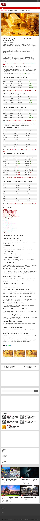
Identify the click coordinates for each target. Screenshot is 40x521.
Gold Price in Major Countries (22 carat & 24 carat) (11, 216)
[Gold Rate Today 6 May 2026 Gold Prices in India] (8, 353)
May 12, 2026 (9, 423)
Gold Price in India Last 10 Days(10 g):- (9, 215)
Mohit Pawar (13, 418)
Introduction (5, 209)
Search (3, 388)
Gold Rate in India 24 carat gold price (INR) (9, 212)
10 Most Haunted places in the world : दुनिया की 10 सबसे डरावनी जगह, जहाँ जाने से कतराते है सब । (29, 481)
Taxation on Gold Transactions (7, 233)
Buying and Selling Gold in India (7, 231)
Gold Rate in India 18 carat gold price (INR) (9, 213)
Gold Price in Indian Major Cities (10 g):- (9, 214)
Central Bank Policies (6, 222)
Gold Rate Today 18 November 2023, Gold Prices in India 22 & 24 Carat (29, 367)
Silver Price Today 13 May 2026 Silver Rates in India (30, 417)
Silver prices (9, 415)
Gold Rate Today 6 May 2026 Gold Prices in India (13, 427)
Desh (3, 452)
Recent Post (5, 413)
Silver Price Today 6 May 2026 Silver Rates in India (30, 422)
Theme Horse (24, 519)
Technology (4, 461)
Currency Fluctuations (6, 219)
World (3, 462)
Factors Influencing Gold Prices (8, 217)
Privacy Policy (3, 507)
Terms (2, 512)
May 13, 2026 (27, 418)
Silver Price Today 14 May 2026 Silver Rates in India (12, 417)
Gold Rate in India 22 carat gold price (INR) (9, 211)
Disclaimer (3, 511)
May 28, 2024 (4, 482)
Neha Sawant (9, 482)
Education (3, 454)
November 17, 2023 (6, 42)
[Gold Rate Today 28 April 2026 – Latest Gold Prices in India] (31, 353)
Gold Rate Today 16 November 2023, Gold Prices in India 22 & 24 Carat (10, 367)
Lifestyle (3, 457)
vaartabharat (11, 42)
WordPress (36, 519)
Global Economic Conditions (7, 218)
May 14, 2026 (9, 418)
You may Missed (5, 466)
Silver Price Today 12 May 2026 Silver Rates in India (12, 422)
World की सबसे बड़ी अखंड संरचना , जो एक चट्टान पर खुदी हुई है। (28, 498)
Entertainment (4, 455)
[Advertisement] (20, 378)
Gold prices (9, 425)
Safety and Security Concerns (7, 232)
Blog (3, 450)
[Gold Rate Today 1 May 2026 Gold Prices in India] (19, 353)
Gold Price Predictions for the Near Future (9, 234)
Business (4, 37)
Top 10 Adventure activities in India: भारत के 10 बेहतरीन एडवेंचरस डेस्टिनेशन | (9, 480)
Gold (4, 247)
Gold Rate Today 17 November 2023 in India (10, 210)
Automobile (4, 449)
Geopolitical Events (6, 220)
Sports (3, 460)
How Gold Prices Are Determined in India (9, 223)
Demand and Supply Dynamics (7, 221)
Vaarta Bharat (10, 519)
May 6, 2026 (27, 423)
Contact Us (3, 509)
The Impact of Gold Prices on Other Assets (10, 230)
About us (2, 508)
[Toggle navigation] (2, 8)
